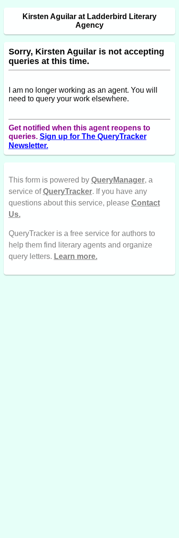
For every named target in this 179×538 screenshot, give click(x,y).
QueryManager (118, 180)
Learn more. (75, 256)
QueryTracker (67, 191)
